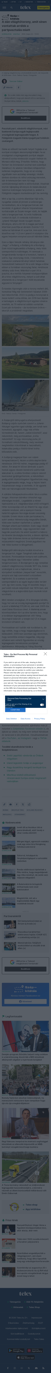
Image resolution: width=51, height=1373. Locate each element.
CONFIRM (15, 710)
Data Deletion (11, 719)
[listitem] (24, 699)
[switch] (42, 705)
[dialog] (25, 686)
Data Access (25, 719)
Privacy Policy (39, 719)
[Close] (46, 654)
